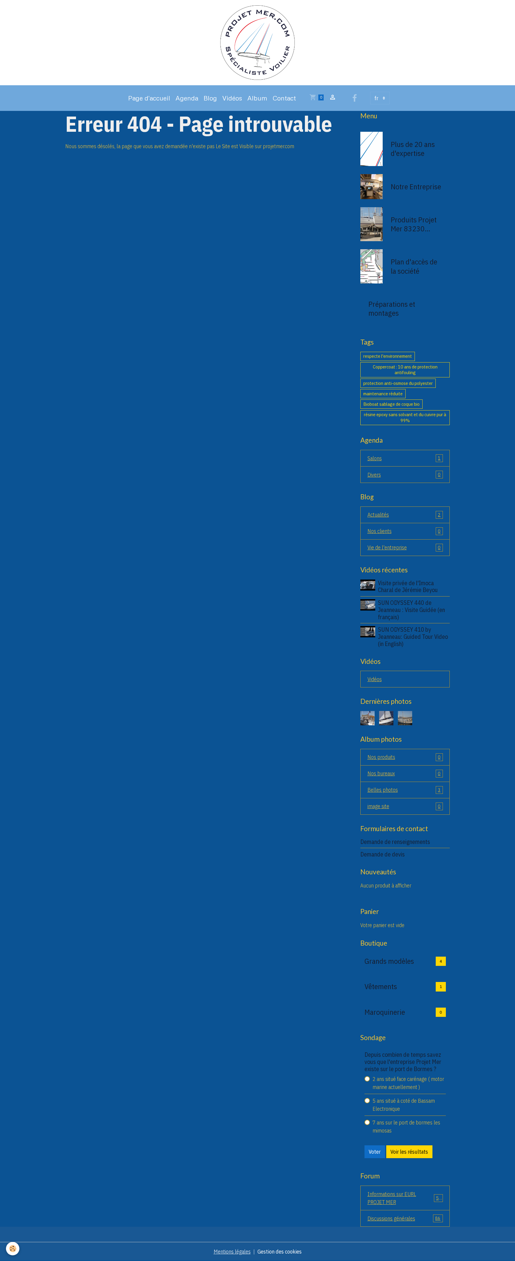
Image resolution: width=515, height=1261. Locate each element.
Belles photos (404, 789)
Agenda (187, 98)
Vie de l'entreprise (404, 547)
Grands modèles (389, 961)
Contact (284, 98)
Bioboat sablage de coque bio (391, 404)
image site (404, 806)
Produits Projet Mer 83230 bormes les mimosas (414, 224)
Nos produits (404, 757)
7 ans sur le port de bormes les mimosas (406, 1126)
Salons (404, 458)
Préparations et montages (391, 308)
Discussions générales (404, 1218)
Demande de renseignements (395, 841)
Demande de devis (382, 854)
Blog (210, 98)
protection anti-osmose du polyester (398, 383)
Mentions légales (232, 1251)
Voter (375, 1151)
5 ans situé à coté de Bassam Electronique (404, 1104)
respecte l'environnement (387, 356)
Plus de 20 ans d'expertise (413, 149)
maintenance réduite (383, 393)
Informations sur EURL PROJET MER (404, 1198)
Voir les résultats (409, 1151)
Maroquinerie (384, 1012)
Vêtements (380, 986)
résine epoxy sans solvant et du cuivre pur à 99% (405, 417)
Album (257, 98)
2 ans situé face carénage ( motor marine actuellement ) (408, 1083)
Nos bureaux (404, 773)
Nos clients (404, 531)
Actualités (404, 514)
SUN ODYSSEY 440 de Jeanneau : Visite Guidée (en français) (411, 610)
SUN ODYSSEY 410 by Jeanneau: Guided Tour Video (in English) (413, 636)
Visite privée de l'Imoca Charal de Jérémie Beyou (408, 586)
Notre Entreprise (416, 186)
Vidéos (232, 98)
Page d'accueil (149, 98)
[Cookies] (12, 1248)
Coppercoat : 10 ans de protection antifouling (405, 370)
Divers (404, 474)
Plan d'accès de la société (414, 266)
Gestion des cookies (280, 1251)
